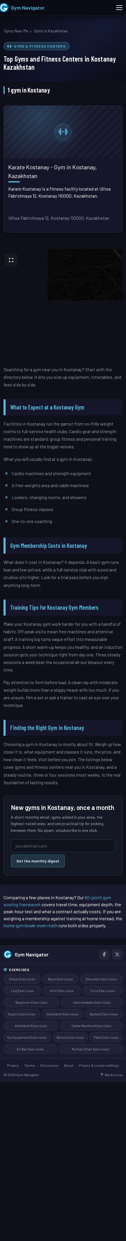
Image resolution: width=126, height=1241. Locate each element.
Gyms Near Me (16, 31)
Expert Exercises (21, 1014)
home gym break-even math (31, 925)
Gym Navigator (32, 954)
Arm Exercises (62, 991)
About (68, 1065)
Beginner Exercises (31, 1002)
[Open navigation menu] (119, 7)
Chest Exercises (22, 979)
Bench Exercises (70, 1037)
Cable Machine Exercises (91, 1026)
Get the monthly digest (37, 860)
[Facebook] (104, 954)
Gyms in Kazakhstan (51, 31)
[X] (117, 954)
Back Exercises (60, 979)
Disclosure (49, 1065)
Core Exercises (102, 991)
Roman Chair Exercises (90, 1049)
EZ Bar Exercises (30, 1049)
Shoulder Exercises (101, 979)
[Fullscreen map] (11, 260)
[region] (63, 307)
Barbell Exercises (104, 1014)
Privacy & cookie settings (99, 1065)
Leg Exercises (22, 991)
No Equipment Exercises (27, 1037)
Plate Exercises (106, 1037)
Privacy (13, 1065)
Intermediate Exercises (92, 1002)
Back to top (113, 1075)
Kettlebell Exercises (31, 1026)
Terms (29, 1065)
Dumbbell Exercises (62, 1014)
